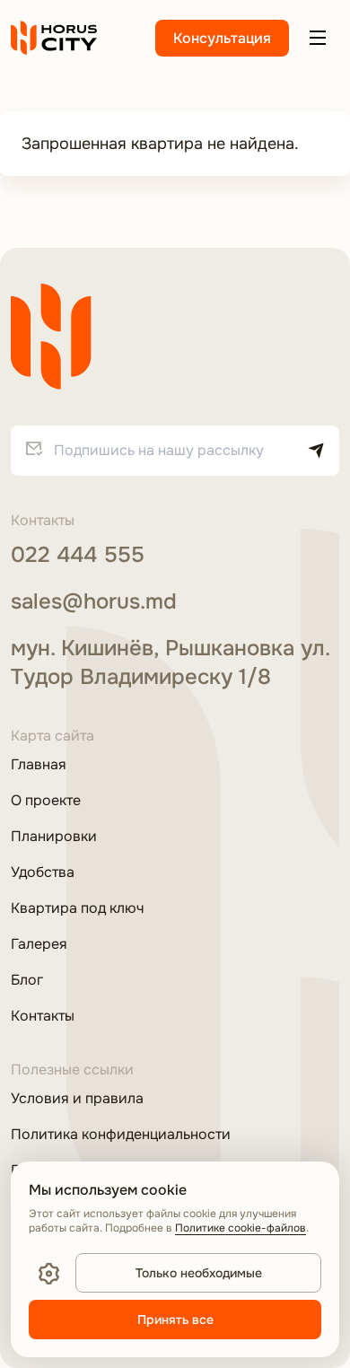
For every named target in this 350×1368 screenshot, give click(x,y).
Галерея (39, 944)
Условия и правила (77, 1099)
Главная (38, 765)
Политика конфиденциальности (121, 1135)
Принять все (175, 1319)
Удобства (42, 872)
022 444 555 (77, 554)
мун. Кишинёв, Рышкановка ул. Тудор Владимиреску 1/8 (170, 662)
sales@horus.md (94, 601)
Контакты (42, 1016)
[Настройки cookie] (48, 1273)
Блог (27, 980)
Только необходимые (199, 1273)
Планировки (54, 837)
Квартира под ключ (77, 908)
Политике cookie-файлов (240, 1228)
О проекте (46, 801)
